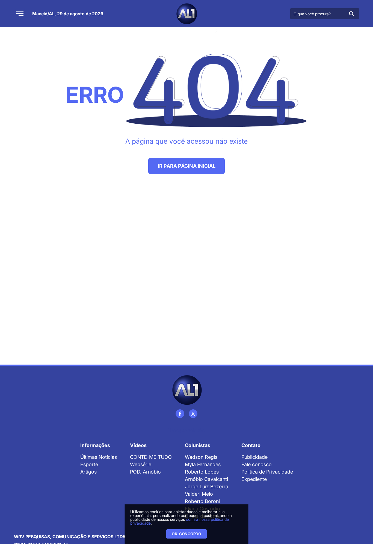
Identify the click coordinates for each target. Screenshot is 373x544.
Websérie (140, 464)
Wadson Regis (201, 457)
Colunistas (197, 445)
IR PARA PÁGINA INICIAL (186, 166)
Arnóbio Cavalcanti (206, 479)
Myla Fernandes (203, 464)
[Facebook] (180, 413)
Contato (250, 445)
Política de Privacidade (267, 472)
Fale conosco (256, 464)
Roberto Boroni (202, 501)
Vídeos (138, 445)
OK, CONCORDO (186, 533)
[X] (193, 413)
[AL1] (186, 13)
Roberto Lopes (202, 472)
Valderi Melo (199, 494)
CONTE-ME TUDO (151, 457)
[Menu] (20, 13)
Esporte (89, 464)
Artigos (88, 472)
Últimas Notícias (98, 457)
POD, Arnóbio (145, 472)
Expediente (254, 479)
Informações (95, 445)
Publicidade (254, 457)
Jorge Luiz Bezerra (206, 486)
